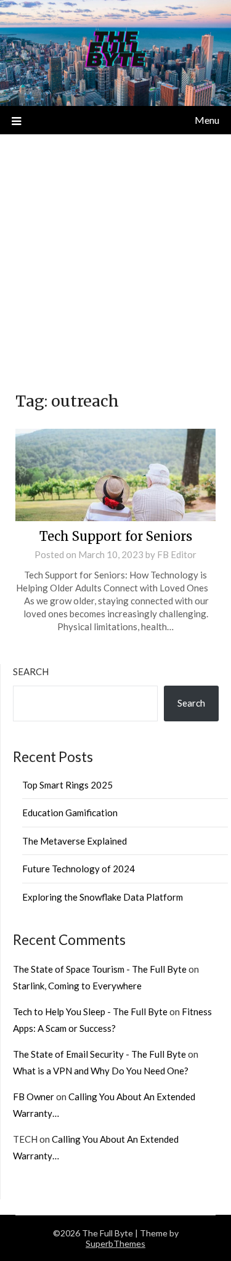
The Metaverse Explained (74, 840)
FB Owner (33, 1096)
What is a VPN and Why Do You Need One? (100, 1070)
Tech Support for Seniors (115, 536)
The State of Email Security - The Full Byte (99, 1054)
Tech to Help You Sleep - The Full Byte (90, 1011)
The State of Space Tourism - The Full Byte (100, 969)
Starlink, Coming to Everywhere (77, 985)
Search (31, 671)
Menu (207, 120)
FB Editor (177, 554)
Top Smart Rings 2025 (67, 784)
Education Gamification (70, 812)
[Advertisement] (115, 255)
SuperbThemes (115, 1243)
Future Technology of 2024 (78, 868)
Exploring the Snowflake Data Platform (102, 896)
